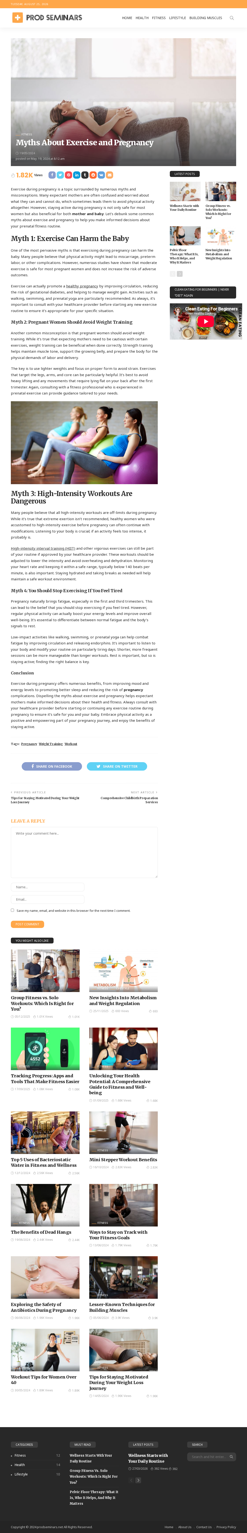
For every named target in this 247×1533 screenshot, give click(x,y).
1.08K (76, 1089)
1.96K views (45, 1318)
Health (142, 17)
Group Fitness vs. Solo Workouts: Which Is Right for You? (42, 1003)
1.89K (76, 1390)
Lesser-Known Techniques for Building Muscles (122, 1307)
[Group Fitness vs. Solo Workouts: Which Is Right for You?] (45, 970)
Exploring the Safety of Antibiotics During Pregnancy (43, 1307)
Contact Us (204, 1527)
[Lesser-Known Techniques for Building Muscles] (123, 1277)
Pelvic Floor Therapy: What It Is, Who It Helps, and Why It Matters (184, 256)
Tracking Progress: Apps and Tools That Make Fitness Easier (45, 1078)
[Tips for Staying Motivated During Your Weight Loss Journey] (123, 1350)
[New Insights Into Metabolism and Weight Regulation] (123, 970)
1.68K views (123, 1100)
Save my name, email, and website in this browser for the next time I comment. (73, 910)
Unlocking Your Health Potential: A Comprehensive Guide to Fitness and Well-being (119, 1084)
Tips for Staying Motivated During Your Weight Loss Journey (118, 1382)
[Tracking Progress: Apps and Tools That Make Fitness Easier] (45, 1049)
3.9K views (122, 1318)
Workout (71, 744)
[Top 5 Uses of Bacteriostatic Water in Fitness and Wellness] (45, 1132)
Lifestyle (177, 17)
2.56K (76, 1173)
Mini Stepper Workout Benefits (123, 1159)
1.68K (154, 1101)
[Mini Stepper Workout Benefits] (123, 1132)
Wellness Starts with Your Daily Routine (184, 208)
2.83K (154, 1167)
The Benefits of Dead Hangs (41, 1232)
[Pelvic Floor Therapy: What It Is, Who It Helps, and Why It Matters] (185, 236)
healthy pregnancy (82, 286)
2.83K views (123, 1167)
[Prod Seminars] (47, 17)
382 (175, 1469)
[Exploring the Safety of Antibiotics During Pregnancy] (45, 1277)
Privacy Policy (226, 1527)
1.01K (76, 1017)
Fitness (159, 17)
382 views (161, 1469)
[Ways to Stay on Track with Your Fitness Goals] (123, 1205)
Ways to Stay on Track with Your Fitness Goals (118, 1235)
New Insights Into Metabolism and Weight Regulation (123, 1000)
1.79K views (123, 1245)
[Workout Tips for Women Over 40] (45, 1350)
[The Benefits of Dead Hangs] (45, 1205)
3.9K (155, 1318)
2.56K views (45, 1173)
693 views (122, 1011)
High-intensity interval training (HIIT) (43, 548)
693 (155, 1011)
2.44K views (45, 1240)
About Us (185, 1527)
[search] (231, 18)
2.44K (76, 1240)
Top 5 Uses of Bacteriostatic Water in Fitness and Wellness (43, 1162)
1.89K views (45, 1390)
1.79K (154, 1245)
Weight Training (51, 744)
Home (127, 17)
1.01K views (45, 1017)
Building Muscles (205, 17)
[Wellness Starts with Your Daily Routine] (185, 191)
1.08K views (45, 1089)
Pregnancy (29, 744)
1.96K (76, 1318)
